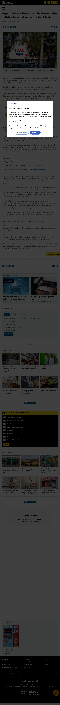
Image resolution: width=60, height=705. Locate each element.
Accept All (35, 132)
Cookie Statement (37, 128)
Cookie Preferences (22, 132)
